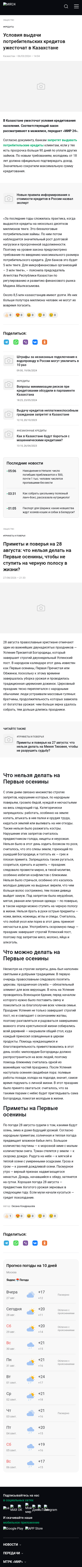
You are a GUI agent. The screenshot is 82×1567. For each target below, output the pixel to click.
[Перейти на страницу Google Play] (13, 1531)
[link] (23, 381)
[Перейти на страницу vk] (6, 1508)
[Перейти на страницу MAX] (13, 1508)
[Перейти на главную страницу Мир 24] (9, 6)
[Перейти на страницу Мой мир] (28, 1508)
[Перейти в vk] (35, 342)
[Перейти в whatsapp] (16, 342)
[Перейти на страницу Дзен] (36, 1508)
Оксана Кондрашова (23, 1206)
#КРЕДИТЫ (8, 27)
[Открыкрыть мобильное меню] (76, 6)
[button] (6, 342)
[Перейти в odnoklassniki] (44, 342)
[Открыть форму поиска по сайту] (66, 6)
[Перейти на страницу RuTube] (43, 1508)
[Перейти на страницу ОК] (21, 1508)
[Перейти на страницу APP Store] (34, 1531)
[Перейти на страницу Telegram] (50, 1508)
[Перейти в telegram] (6, 342)
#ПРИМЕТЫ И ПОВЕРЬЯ (14, 536)
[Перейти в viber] (25, 342)
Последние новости (25, 463)
